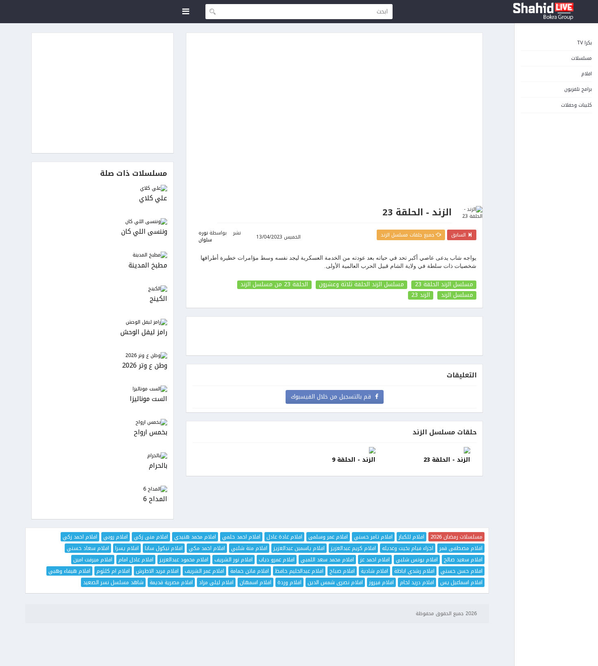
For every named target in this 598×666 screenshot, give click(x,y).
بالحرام (158, 466)
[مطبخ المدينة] (102, 255)
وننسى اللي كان (144, 232)
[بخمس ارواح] (102, 422)
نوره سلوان (205, 236)
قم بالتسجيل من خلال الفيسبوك (333, 396)
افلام (586, 73)
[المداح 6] (102, 489)
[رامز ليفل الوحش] (102, 322)
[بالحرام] (102, 455)
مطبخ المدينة (148, 265)
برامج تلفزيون (578, 89)
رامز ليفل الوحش (143, 332)
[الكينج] (102, 288)
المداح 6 (155, 499)
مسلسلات (581, 58)
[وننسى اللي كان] (102, 221)
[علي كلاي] (102, 188)
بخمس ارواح (150, 432)
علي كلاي (153, 198)
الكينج (158, 299)
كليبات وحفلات (576, 105)
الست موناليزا (148, 399)
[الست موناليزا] (102, 389)
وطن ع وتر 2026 (144, 365)
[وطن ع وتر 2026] (102, 355)
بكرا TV (584, 42)
